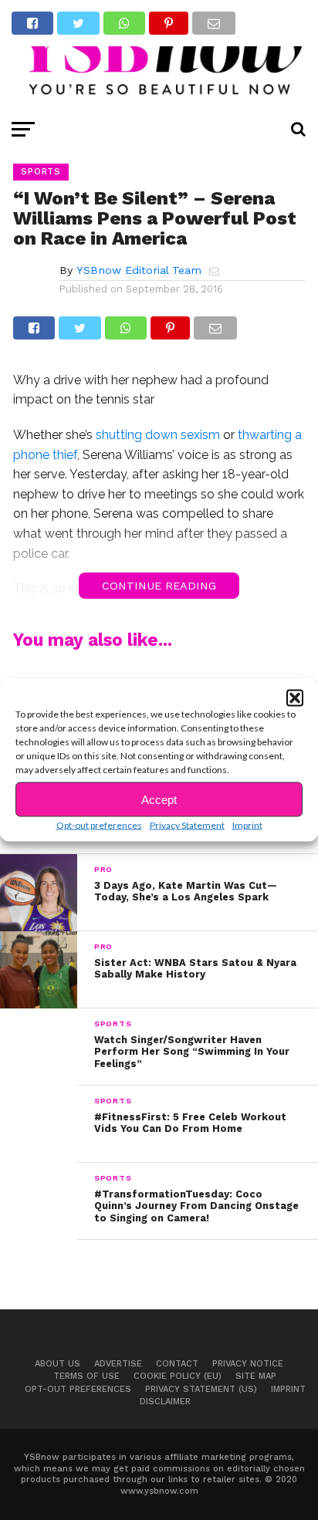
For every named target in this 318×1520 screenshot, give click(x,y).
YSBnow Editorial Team (138, 270)
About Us (57, 1364)
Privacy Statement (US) (201, 1389)
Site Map (255, 1376)
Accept (159, 799)
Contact (177, 1364)
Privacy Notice (247, 1364)
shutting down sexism (158, 434)
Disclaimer (165, 1402)
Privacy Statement (187, 825)
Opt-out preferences (99, 825)
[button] (295, 698)
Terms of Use (86, 1376)
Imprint (247, 825)
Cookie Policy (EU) (178, 1376)
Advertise (118, 1364)
